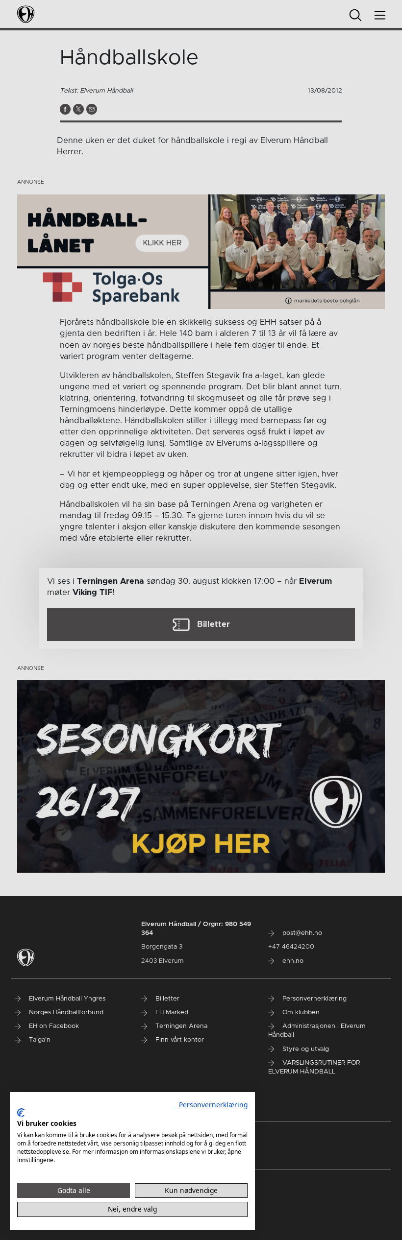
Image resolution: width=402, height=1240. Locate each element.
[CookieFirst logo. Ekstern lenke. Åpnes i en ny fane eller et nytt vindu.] (21, 1112)
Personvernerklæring (213, 1104)
